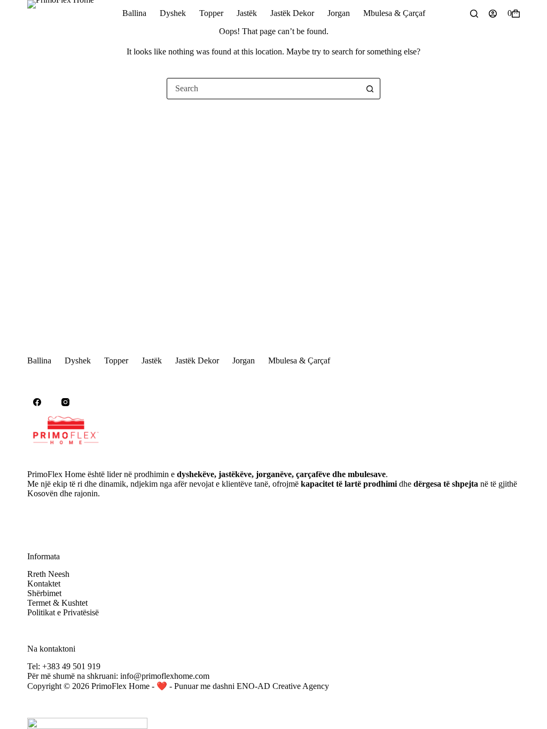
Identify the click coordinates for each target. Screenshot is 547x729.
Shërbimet (44, 593)
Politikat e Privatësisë (63, 612)
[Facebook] (37, 402)
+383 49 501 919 (71, 666)
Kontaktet (43, 583)
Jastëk (247, 13)
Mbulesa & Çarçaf (394, 13)
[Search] (474, 14)
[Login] (493, 14)
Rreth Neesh (48, 574)
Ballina (134, 13)
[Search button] (370, 88)
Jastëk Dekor (292, 13)
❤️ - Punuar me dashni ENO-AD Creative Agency (243, 686)
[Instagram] (66, 402)
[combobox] (263, 88)
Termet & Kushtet (57, 602)
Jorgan (338, 13)
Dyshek (173, 13)
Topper (211, 13)
